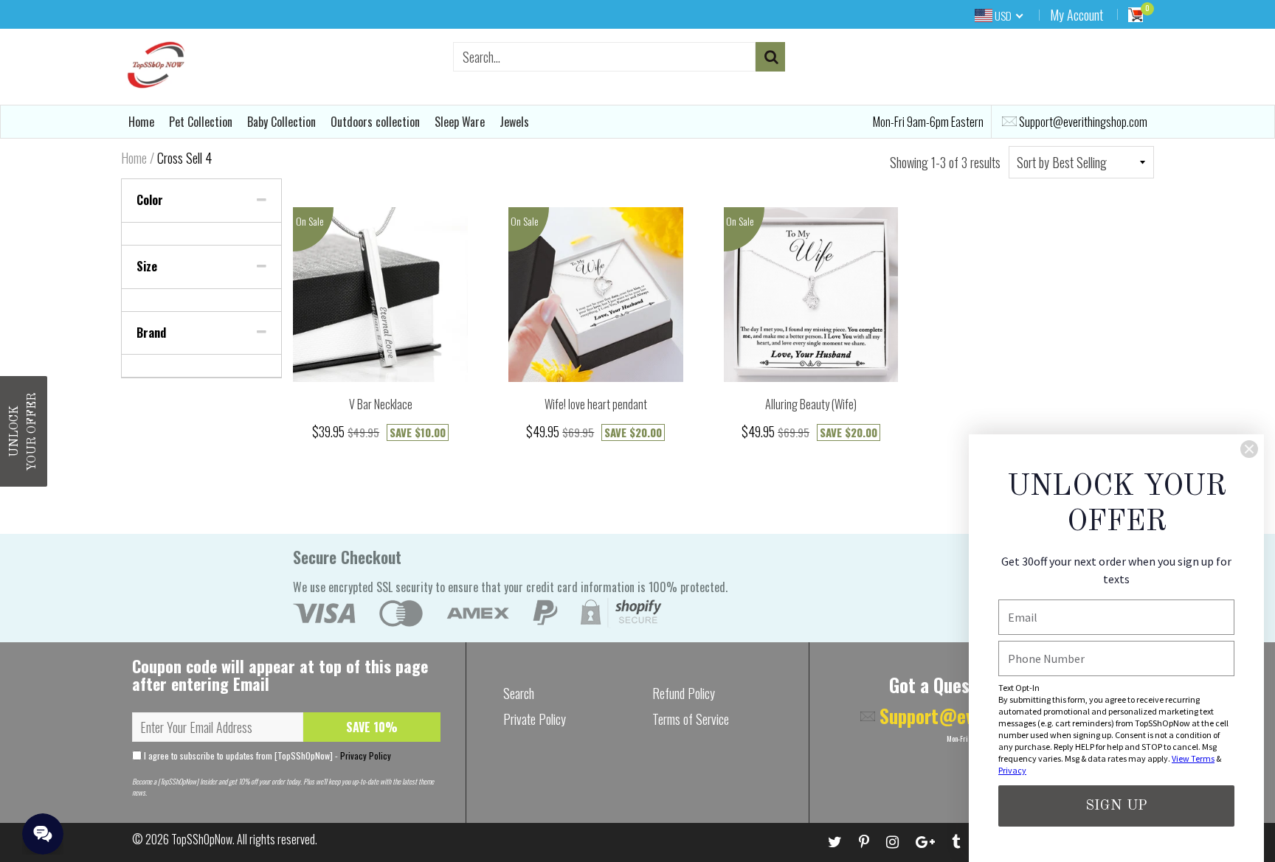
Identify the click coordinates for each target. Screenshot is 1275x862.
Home (141, 122)
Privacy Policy (365, 755)
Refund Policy (683, 693)
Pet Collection (200, 122)
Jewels (514, 122)
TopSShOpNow (201, 839)
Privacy (1012, 770)
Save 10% (372, 727)
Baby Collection (281, 122)
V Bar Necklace (380, 404)
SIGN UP (1116, 806)
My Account (1076, 14)
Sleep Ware (460, 122)
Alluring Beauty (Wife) (811, 404)
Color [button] (150, 200)
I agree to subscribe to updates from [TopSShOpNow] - (266, 755)
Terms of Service (690, 719)
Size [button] (147, 266)
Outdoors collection (375, 122)
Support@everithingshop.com (1082, 122)
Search (518, 693)
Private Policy (534, 719)
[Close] (1249, 449)
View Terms (1193, 758)
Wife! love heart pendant (596, 404)
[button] (23, 431)
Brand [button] (151, 332)
